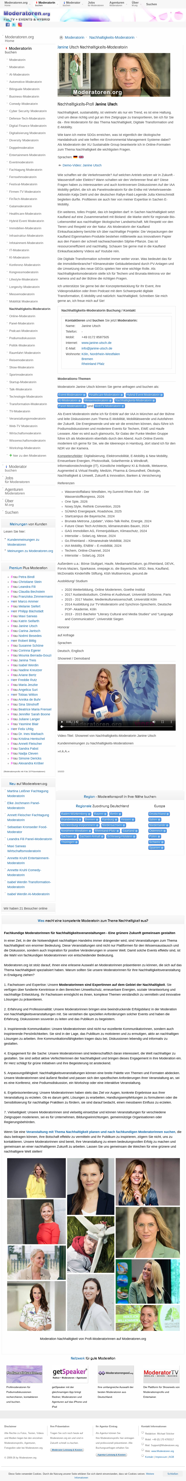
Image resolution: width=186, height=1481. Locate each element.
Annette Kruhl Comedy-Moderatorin (24, 872)
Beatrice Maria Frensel (35, 709)
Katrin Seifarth (29, 621)
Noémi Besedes (30, 636)
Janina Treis (27, 660)
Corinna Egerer (30, 650)
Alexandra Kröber (31, 763)
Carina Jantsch (29, 631)
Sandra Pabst (28, 748)
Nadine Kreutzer (30, 670)
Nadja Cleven (28, 753)
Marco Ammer (28, 601)
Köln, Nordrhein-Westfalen (101, 354)
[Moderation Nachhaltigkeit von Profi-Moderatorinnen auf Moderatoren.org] (93, 1331)
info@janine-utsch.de (97, 348)
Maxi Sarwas (28, 616)
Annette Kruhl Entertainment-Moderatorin (28, 860)
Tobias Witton (28, 694)
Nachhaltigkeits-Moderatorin (111, 37)
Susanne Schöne (31, 645)
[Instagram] (20, 25)
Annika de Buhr (29, 699)
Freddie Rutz (27, 680)
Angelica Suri (28, 690)
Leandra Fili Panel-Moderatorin (29, 839)
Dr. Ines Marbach (31, 734)
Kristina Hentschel (32, 739)
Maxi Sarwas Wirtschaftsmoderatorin (24, 848)
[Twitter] (14, 25)
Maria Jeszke (28, 685)
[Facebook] (8, 25)
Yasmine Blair (29, 724)
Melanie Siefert (29, 606)
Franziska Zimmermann (36, 596)
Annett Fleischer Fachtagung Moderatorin (28, 817)
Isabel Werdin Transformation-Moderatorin (29, 884)
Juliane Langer (29, 719)
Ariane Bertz (27, 675)
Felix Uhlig (25, 729)
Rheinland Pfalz (93, 364)
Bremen (87, 359)
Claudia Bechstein (32, 591)
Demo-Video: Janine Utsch (82, 165)
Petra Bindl (27, 577)
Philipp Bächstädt (30, 611)
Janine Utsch (28, 626)
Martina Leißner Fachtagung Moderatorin (27, 793)
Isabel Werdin (29, 665)
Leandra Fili (27, 587)
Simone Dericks (30, 758)
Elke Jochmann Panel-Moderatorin (23, 805)
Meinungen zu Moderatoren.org (30, 551)
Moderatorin (74, 37)
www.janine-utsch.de (97, 343)
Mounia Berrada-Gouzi (35, 655)
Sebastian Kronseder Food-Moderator (27, 829)
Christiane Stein (30, 582)
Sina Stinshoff (29, 704)
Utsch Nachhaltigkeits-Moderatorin (93, 47)
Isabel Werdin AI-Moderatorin (28, 894)
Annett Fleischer (30, 743)
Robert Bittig (27, 640)
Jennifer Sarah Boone (34, 714)
